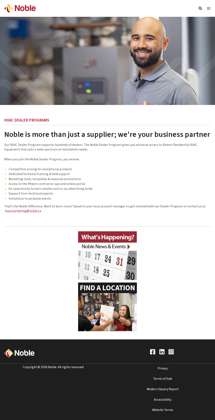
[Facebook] (153, 352)
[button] (200, 9)
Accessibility (162, 399)
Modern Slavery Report (163, 389)
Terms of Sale (162, 378)
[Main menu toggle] (209, 8)
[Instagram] (171, 352)
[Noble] (20, 8)
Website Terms (162, 410)
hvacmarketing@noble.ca (23, 211)
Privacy (163, 368)
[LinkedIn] (162, 352)
